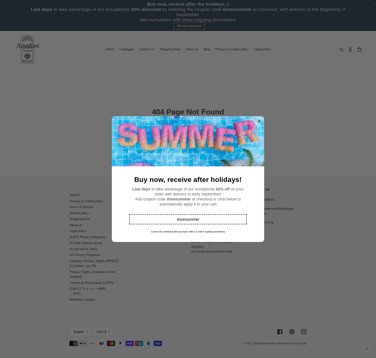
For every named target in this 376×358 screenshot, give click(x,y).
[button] (188, 219)
